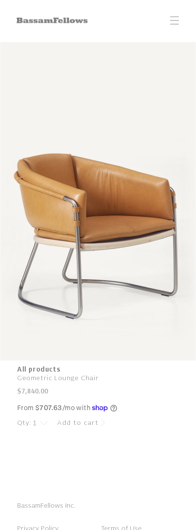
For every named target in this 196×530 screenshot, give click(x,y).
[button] (174, 20)
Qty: (24, 423)
